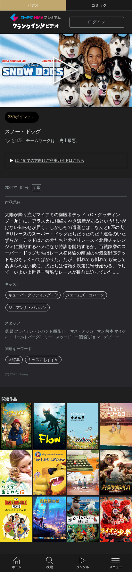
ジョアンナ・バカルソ (27, 307)
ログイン (97, 22)
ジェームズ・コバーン (85, 295)
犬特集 (14, 359)
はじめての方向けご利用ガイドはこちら (49, 160)
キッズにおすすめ (43, 359)
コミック (99, 5)
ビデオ (33, 5)
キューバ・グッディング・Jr (33, 295)
